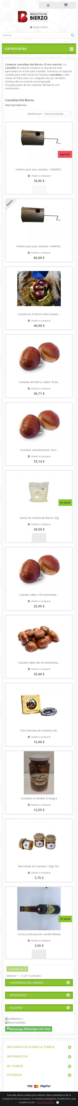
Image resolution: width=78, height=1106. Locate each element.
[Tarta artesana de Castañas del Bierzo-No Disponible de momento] (39, 705)
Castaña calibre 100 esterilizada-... (39, 594)
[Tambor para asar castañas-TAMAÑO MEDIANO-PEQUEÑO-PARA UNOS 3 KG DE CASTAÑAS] (39, 220)
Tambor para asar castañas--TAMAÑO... (39, 169)
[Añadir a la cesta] (39, 537)
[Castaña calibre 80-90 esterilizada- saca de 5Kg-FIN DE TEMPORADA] (39, 637)
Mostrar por (35, 113)
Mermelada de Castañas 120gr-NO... (39, 866)
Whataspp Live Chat (36, 1029)
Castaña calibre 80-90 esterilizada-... (39, 662)
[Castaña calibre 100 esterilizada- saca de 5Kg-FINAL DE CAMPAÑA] (39, 569)
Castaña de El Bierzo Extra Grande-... (39, 314)
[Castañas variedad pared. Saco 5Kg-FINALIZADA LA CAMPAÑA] (39, 424)
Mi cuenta (15, 1066)
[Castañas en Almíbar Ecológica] (39, 772)
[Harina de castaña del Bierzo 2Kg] (39, 492)
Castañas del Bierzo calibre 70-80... (39, 382)
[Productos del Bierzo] (39, 16)
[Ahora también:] (15, 1022)
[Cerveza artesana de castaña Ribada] (39, 908)
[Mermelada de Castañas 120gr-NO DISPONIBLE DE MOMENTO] (39, 840)
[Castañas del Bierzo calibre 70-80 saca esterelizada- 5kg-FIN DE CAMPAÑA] (39, 356)
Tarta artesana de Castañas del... (39, 730)
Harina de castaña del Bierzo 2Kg (39, 518)
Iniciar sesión (40, 27)
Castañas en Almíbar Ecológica (39, 798)
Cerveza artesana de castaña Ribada (39, 934)
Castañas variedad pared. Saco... (39, 450)
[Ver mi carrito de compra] (67, 5)
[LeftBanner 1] (14, 1018)
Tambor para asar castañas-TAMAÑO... (39, 246)
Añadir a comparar (41, 175)
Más (7, 91)
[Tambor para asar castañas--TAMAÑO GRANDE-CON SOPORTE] (39, 143)
